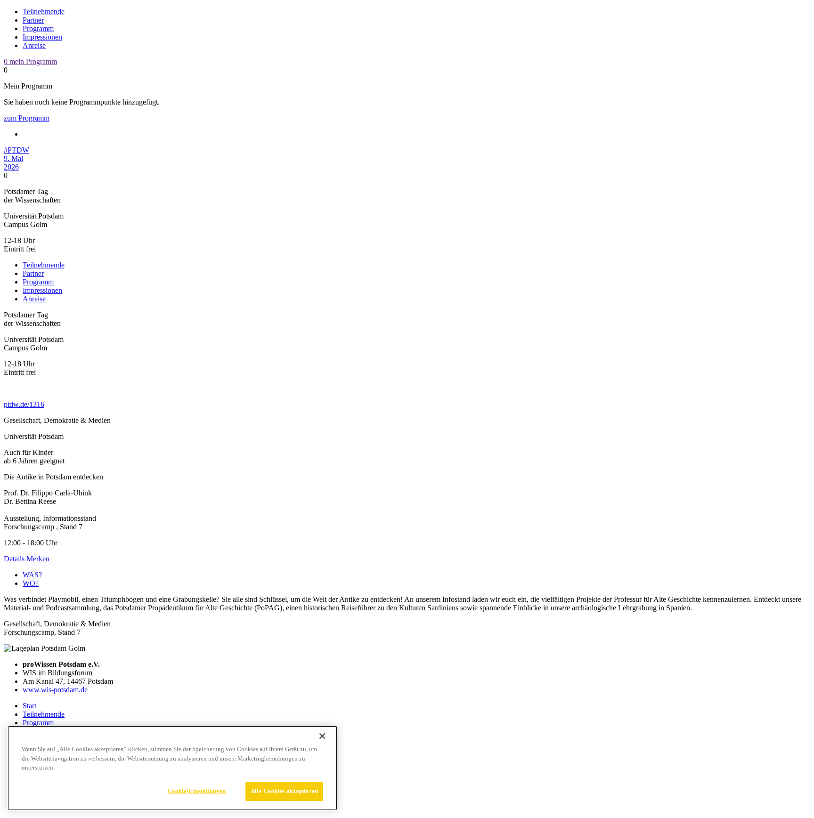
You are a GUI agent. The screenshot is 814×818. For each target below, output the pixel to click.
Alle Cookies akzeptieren (284, 790)
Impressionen (42, 37)
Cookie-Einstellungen (197, 790)
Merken (37, 559)
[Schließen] (322, 736)
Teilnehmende (44, 12)
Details (14, 559)
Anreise (34, 45)
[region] (172, 768)
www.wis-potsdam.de (55, 690)
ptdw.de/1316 (24, 404)
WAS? (32, 575)
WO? (31, 583)
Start (29, 706)
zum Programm (26, 118)
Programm (38, 28)
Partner (33, 20)
